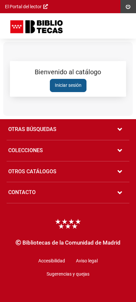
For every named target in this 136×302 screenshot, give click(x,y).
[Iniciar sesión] (36, 27)
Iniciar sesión (68, 85)
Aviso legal (87, 260)
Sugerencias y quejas (68, 274)
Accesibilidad (51, 260)
